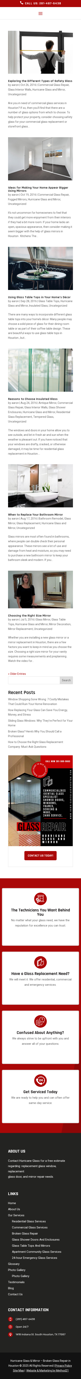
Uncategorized (17, 94)
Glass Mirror (43, 619)
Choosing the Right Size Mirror (29, 616)
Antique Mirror (47, 402)
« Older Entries (17, 673)
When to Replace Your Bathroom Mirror (35, 515)
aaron (15, 84)
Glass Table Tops (49, 301)
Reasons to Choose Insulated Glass (33, 399)
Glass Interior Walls (19, 89)
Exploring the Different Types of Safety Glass (40, 81)
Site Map (18, 1370)
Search (66, 680)
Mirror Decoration (60, 624)
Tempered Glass (43, 416)
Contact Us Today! (40, 856)
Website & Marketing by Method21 (47, 1370)
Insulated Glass (38, 305)
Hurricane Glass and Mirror (48, 89)
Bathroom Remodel (51, 518)
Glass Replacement (28, 523)
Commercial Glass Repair (53, 84)
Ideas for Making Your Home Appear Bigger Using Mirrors (38, 189)
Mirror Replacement (20, 628)
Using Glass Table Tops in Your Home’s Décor (39, 297)
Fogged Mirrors (17, 199)
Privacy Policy (63, 1365)
